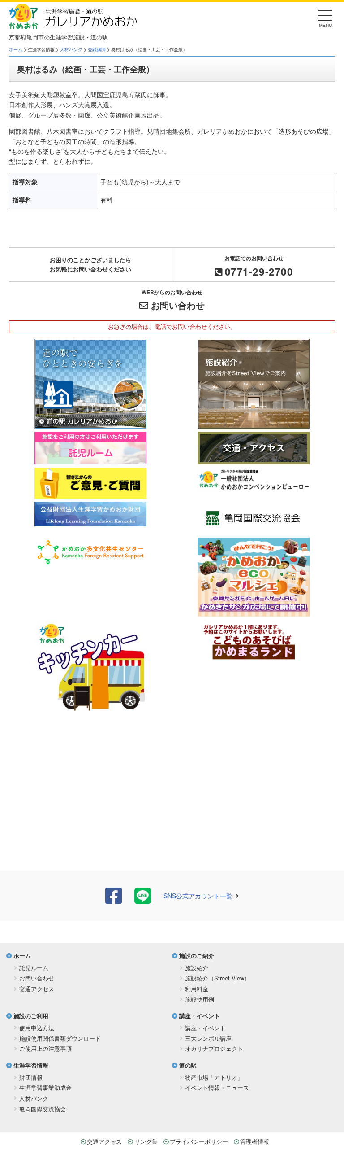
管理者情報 (254, 1141)
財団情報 (31, 1077)
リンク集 (146, 1141)
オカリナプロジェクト (214, 1048)
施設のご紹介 (196, 955)
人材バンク (71, 49)
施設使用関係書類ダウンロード (60, 1038)
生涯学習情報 (30, 1065)
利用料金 (196, 989)
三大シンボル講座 (208, 1038)
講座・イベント (199, 1015)
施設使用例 (199, 999)
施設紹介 (196, 967)
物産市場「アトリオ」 (214, 1077)
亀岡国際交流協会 (42, 1108)
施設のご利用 (30, 1015)
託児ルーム (33, 967)
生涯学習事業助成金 (45, 1087)
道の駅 (188, 1065)
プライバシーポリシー (199, 1141)
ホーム (15, 49)
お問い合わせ (178, 305)
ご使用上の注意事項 (45, 1048)
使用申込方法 (36, 1028)
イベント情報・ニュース (217, 1087)
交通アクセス (36, 989)
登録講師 (97, 49)
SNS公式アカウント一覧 (197, 895)
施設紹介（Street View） (217, 978)
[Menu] (325, 17)
